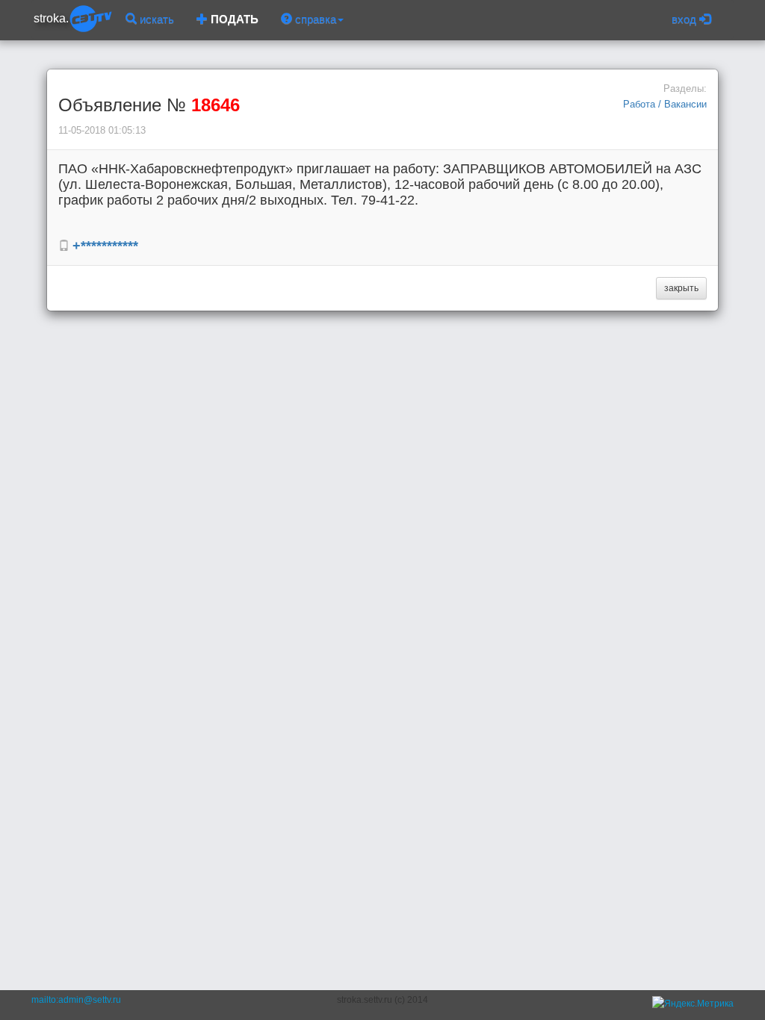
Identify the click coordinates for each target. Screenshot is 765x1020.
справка (314, 19)
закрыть (681, 288)
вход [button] (685, 19)
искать (155, 19)
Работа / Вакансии (665, 104)
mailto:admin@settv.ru (76, 1000)
